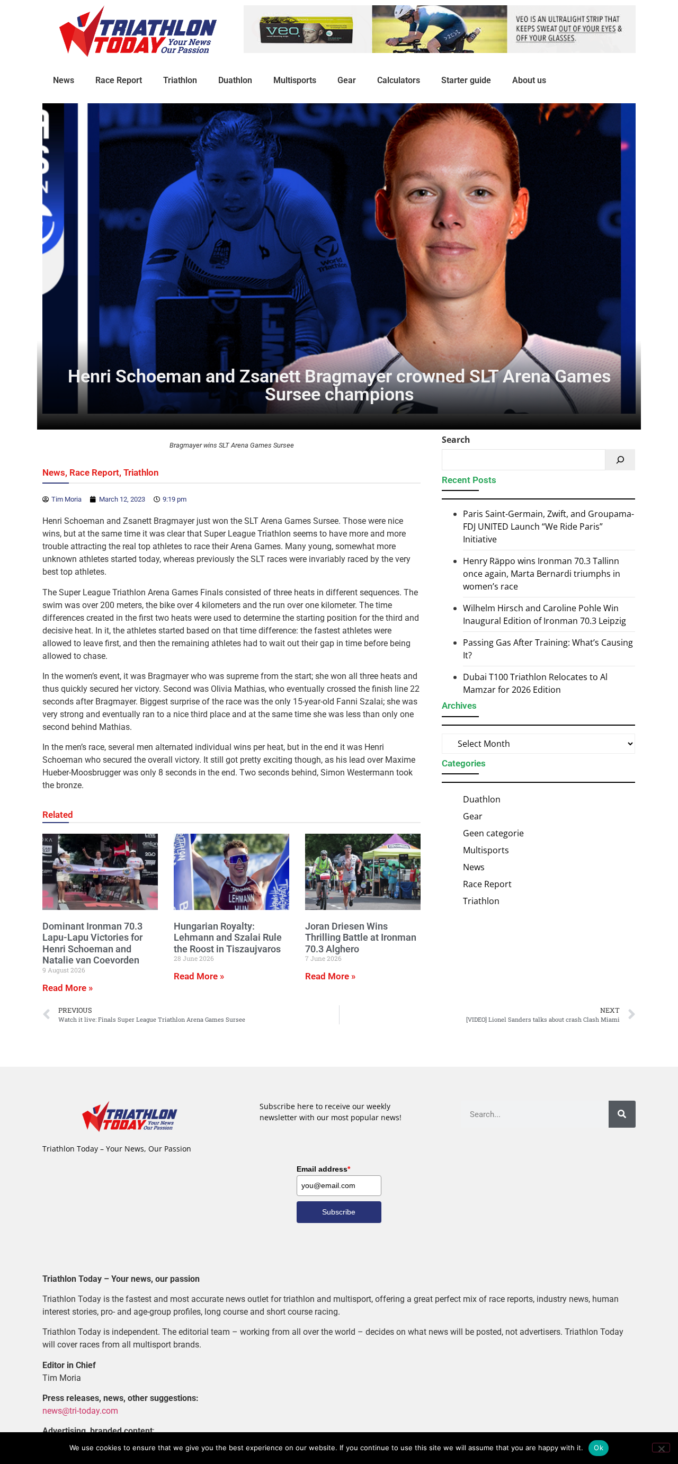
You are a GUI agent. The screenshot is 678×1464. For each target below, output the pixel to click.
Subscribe (338, 1212)
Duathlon (235, 80)
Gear (346, 80)
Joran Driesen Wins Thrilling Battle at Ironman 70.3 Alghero (360, 937)
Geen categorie (493, 833)
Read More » (67, 988)
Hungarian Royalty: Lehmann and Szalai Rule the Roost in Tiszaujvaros (228, 937)
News (63, 80)
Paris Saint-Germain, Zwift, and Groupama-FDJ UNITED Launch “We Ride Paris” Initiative (548, 526)
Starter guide (466, 80)
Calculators (398, 80)
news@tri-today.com (80, 1411)
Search (456, 439)
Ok (598, 1447)
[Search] (620, 459)
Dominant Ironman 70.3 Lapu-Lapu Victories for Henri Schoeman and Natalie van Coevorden (92, 943)
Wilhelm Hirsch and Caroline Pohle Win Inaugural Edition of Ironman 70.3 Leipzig (544, 614)
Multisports (294, 80)
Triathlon (180, 80)
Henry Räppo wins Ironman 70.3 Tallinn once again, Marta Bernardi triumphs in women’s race (541, 573)
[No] (661, 1447)
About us (529, 80)
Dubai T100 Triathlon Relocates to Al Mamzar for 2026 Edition (535, 683)
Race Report (118, 80)
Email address (323, 1169)
